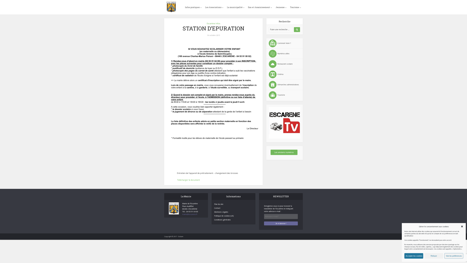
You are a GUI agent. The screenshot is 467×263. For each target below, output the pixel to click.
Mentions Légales (221, 212)
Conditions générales (222, 220)
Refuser (434, 256)
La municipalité (234, 7)
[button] (462, 226)
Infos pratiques (192, 7)
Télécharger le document (188, 180)
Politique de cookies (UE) (224, 216)
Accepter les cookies (414, 256)
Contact (217, 208)
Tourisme (294, 7)
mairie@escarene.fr (189, 214)
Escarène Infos (213, 23)
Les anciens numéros (284, 152)
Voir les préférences (454, 256)
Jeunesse (280, 7)
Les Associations (213, 7)
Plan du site (218, 204)
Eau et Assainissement (259, 7)
